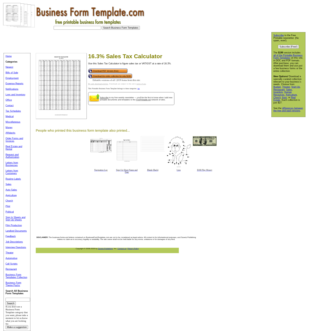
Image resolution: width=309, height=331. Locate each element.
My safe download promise (98, 84)
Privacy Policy (133, 249)
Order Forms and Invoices (14, 139)
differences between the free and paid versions (288, 109)
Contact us (121, 249)
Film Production (14, 225)
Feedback (11, 236)
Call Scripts (12, 263)
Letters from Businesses (12, 164)
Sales (289, 89)
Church (277, 97)
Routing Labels (13, 179)
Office (9, 100)
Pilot (8, 206)
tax (139, 88)
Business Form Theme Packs (13, 284)
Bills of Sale (12, 72)
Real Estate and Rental (14, 147)
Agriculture (291, 94)
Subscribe (104, 97)
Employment (12, 78)
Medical (10, 116)
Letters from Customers (12, 172)
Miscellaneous (13, 122)
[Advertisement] (67, 40)
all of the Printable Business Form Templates (288, 56)
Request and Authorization (12, 156)
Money (9, 127)
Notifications (12, 89)
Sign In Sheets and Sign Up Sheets (15, 218)
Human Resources (282, 93)
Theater (286, 87)
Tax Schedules (13, 111)
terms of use (141, 84)
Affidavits (10, 132)
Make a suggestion (17, 327)
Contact (10, 105)
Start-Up (295, 87)
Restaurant (279, 89)
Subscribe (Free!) (288, 46)
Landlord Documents (16, 231)
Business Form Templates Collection (16, 276)
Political (10, 211)
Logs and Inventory (15, 94)
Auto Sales (11, 189)
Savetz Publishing (105, 249)
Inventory (278, 92)
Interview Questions (16, 247)
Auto (284, 97)
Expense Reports (14, 83)
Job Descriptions (14, 241)
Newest (9, 67)
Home (9, 56)
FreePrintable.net (143, 100)
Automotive (11, 258)
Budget (277, 87)
